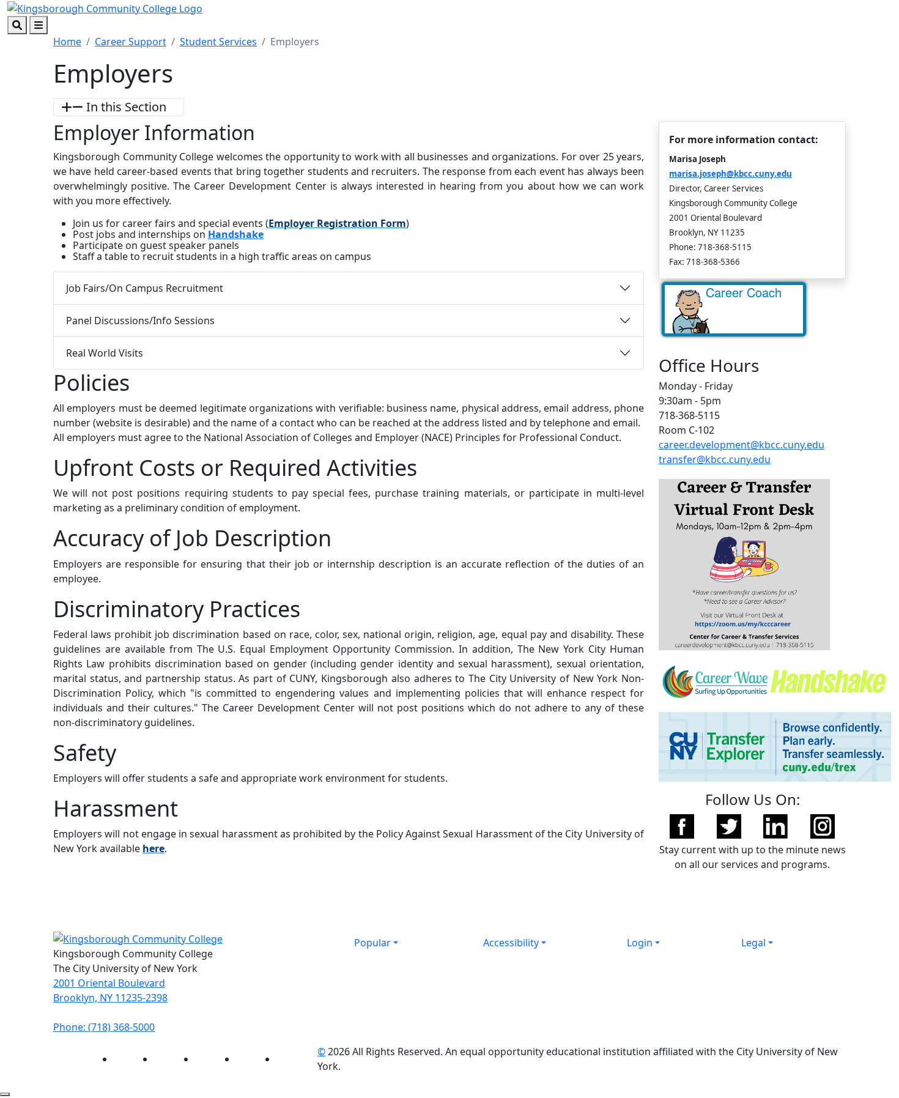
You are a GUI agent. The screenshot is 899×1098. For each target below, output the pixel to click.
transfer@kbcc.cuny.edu (715, 459)
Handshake (236, 234)
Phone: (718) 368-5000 (104, 1027)
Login (640, 942)
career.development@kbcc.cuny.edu (741, 444)
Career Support (130, 41)
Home (67, 41)
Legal (753, 942)
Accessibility (511, 942)
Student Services (218, 41)
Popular (372, 942)
